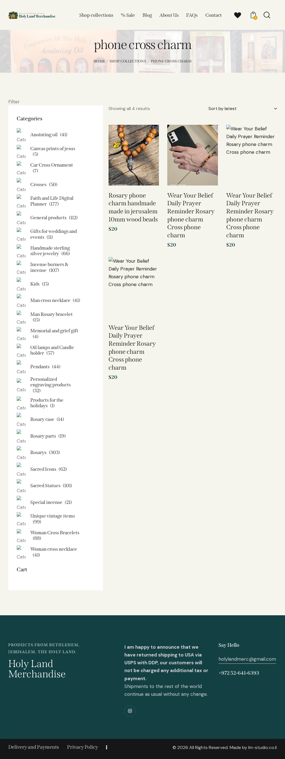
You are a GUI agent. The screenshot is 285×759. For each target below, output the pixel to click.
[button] (146, 138)
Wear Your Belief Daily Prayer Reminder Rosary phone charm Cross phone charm (191, 215)
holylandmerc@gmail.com (247, 659)
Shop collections (128, 61)
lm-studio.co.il (262, 747)
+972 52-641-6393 (238, 673)
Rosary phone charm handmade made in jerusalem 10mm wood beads (133, 207)
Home (99, 61)
